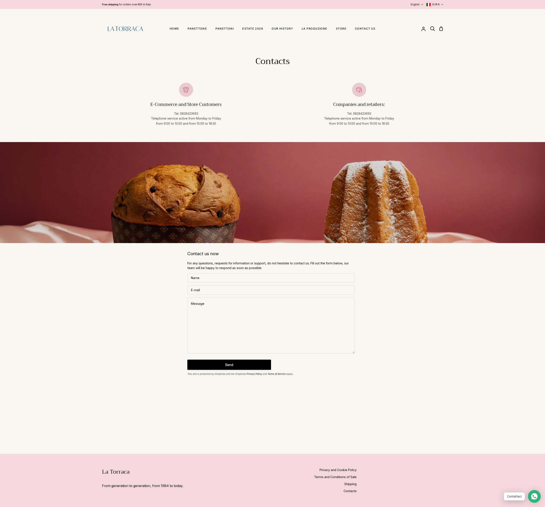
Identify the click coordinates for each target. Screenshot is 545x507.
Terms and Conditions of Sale (335, 477)
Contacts (350, 491)
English (415, 4)
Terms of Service (277, 374)
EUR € (436, 4)
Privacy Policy (254, 374)
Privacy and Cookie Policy (338, 470)
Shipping (350, 484)
